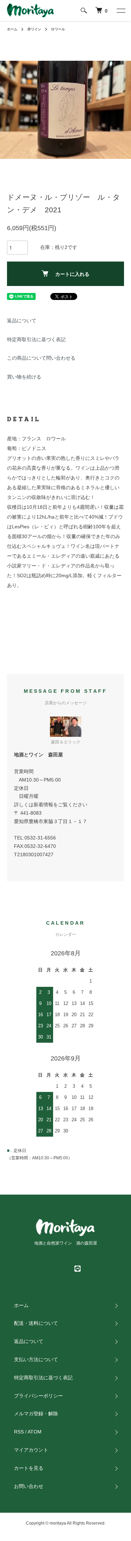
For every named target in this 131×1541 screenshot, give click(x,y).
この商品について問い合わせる (41, 358)
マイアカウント (31, 1450)
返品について (21, 320)
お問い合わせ (28, 1486)
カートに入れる (72, 273)
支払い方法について (36, 1359)
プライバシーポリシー (38, 1396)
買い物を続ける (24, 377)
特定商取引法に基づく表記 (36, 339)
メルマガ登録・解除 (36, 1413)
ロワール (58, 29)
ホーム (12, 29)
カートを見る (28, 1468)
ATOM (35, 1431)
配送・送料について (36, 1323)
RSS (19, 1431)
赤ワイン (34, 29)
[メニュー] (120, 10)
